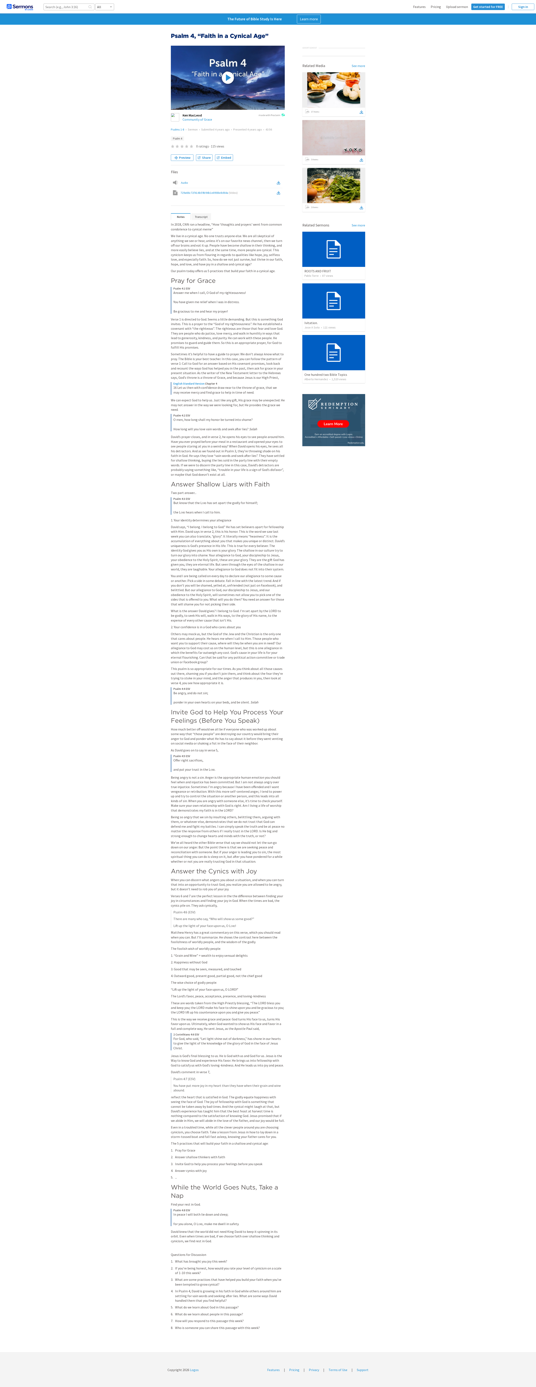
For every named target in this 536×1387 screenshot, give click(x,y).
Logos (194, 1370)
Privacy (314, 1370)
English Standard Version (188, 383)
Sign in (523, 7)
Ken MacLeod (192, 115)
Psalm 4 (177, 138)
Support (362, 1370)
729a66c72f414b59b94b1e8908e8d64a (209, 193)
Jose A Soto (312, 327)
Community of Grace (197, 119)
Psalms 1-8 (177, 129)
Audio (184, 183)
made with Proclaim (269, 115)
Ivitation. (311, 323)
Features (419, 7)
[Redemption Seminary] (333, 420)
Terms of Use (338, 1370)
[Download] (361, 112)
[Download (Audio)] (279, 183)
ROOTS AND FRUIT (317, 271)
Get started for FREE (488, 7)
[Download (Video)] (279, 193)
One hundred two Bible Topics (325, 374)
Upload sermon (457, 7)
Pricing (436, 7)
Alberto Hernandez (316, 379)
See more (358, 66)
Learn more (309, 19)
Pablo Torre (311, 276)
